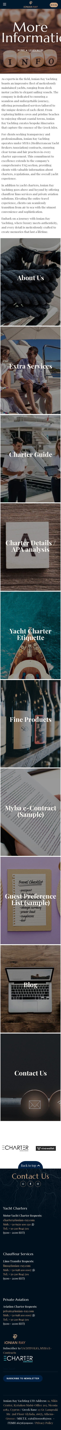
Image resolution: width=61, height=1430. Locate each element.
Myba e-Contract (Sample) (30, 810)
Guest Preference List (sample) (30, 899)
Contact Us (30, 1072)
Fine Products (31, 719)
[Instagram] (38, 1184)
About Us (30, 277)
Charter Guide (30, 454)
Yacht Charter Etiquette (30, 634)
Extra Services (30, 365)
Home (21, 50)
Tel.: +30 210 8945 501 (16, 1274)
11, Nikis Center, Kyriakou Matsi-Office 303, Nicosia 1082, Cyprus (30, 1405)
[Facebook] (23, 1184)
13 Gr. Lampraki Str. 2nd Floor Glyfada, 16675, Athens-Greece (32, 1414)
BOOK (53, 4)
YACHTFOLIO (30, 1348)
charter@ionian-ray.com (19, 1220)
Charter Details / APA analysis (30, 545)
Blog (30, 984)
